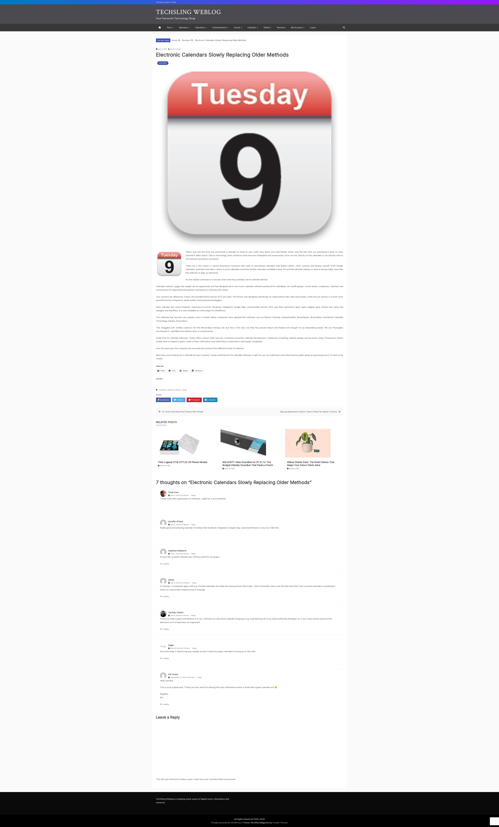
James (171, 579)
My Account (296, 27)
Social (237, 27)
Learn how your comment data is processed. (215, 779)
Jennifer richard (175, 521)
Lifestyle (252, 27)
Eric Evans (173, 674)
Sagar (171, 645)
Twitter (179, 399)
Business (183, 27)
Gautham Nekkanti (177, 550)
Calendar (162, 390)
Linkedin (211, 399)
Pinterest (195, 399)
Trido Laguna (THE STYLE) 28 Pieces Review (182, 462)
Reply (193, 495)
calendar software (174, 390)
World (266, 27)
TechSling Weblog (188, 12)
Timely (177, 286)
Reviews (281, 27)
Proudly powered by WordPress (226, 822)
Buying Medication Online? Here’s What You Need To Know (308, 411)
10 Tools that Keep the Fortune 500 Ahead (182, 411)
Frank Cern (173, 492)
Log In (313, 27)
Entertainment (219, 27)
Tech (169, 27)
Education (200, 27)
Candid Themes (280, 822)
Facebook (164, 399)
